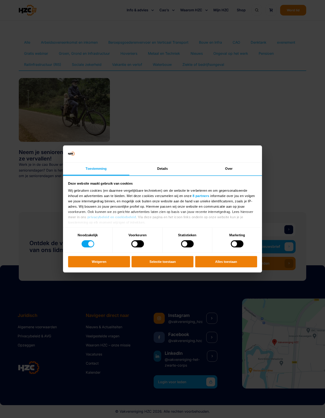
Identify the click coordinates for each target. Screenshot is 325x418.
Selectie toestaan (162, 262)
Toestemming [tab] (96, 168)
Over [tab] (229, 168)
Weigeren (99, 262)
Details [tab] (162, 168)
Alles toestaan (226, 262)
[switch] (137, 243)
